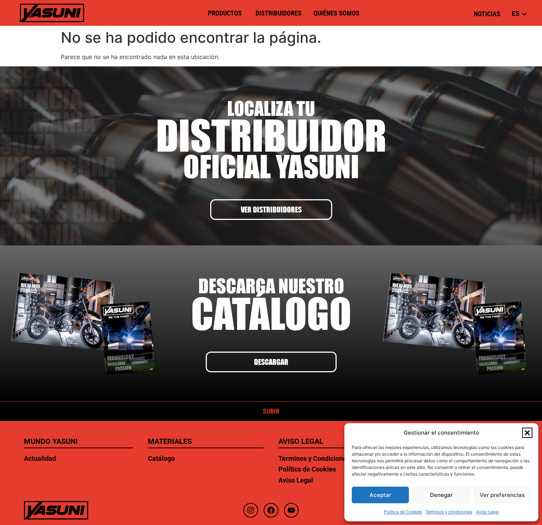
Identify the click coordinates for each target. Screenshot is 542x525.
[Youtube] (291, 510)
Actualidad (40, 458)
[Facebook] (271, 510)
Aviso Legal (487, 512)
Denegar (441, 494)
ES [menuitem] (516, 13)
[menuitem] (516, 13)
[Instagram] (250, 510)
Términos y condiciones (448, 512)
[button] (527, 432)
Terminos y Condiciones (314, 458)
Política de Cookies (403, 512)
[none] (515, 13)
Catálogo (161, 458)
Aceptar (380, 494)
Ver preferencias (502, 494)
